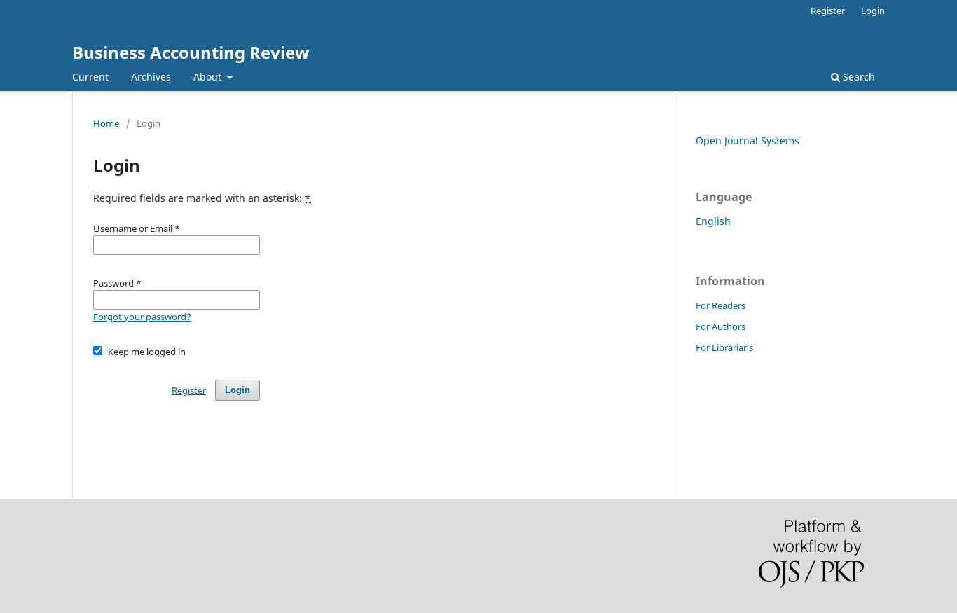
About (208, 76)
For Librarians (724, 347)
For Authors (720, 326)
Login (873, 10)
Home (106, 123)
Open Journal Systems (747, 140)
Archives (151, 76)
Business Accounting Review (191, 52)
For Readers (720, 305)
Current (90, 76)
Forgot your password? (142, 316)
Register (828, 10)
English (713, 221)
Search (857, 76)
